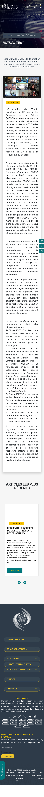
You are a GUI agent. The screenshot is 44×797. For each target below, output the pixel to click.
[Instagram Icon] (24, 716)
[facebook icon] (9, 716)
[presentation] (19, 582)
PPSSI (28, 773)
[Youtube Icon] (29, 716)
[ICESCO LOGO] (22, 620)
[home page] (10, 6)
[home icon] (28, 6)
